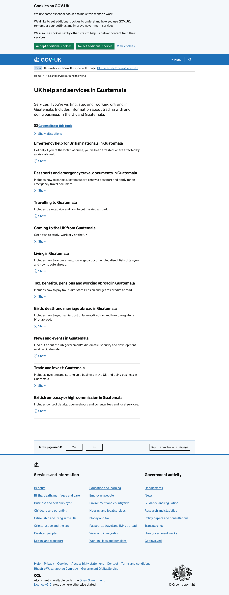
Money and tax (99, 518)
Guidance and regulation (161, 503)
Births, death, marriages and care (57, 495)
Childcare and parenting (50, 510)
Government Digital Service (99, 569)
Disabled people (45, 533)
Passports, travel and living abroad (113, 526)
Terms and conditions (135, 563)
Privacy (49, 563)
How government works (161, 533)
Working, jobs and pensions (108, 541)
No (98, 447)
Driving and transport (48, 541)
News (149, 495)
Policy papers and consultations (166, 518)
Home (37, 75)
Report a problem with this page (169, 447)
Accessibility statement (87, 563)
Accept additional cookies (54, 46)
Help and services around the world (65, 75)
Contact (112, 563)
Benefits (39, 488)
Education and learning (105, 488)
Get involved (153, 541)
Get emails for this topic (55, 126)
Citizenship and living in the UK (55, 518)
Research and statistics (161, 510)
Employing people (101, 495)
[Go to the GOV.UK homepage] (47, 60)
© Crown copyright (182, 584)
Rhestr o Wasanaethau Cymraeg (56, 569)
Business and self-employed (53, 503)
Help (37, 563)
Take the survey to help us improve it (117, 68)
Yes (77, 447)
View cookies (126, 46)
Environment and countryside (109, 503)
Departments (154, 488)
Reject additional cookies (95, 46)
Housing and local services (107, 510)
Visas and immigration (104, 533)
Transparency (154, 526)
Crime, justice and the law (51, 526)
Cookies (62, 563)
